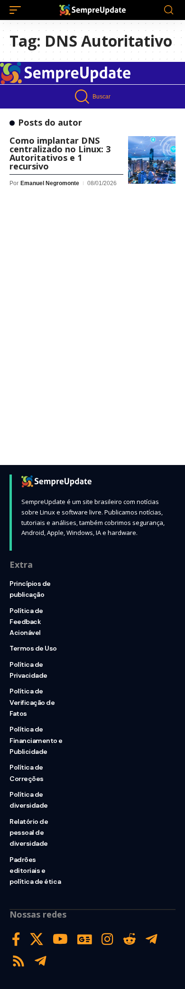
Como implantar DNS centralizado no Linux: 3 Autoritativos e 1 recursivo (60, 153)
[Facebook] (16, 939)
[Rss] (18, 961)
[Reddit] (129, 939)
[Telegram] (151, 939)
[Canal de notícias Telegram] (40, 961)
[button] (17, 10)
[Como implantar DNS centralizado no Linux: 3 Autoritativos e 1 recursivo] (152, 160)
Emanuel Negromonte (49, 183)
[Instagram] (107, 939)
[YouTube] (60, 939)
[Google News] (84, 939)
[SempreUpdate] (92, 10)
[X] (37, 939)
